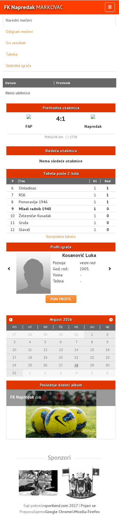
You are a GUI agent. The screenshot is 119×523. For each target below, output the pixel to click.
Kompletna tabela (61, 236)
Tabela (11, 54)
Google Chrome (58, 511)
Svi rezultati (15, 42)
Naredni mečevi (19, 20)
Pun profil (61, 298)
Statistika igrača (18, 65)
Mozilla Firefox (87, 511)
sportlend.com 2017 (61, 505)
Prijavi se (88, 505)
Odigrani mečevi (19, 31)
